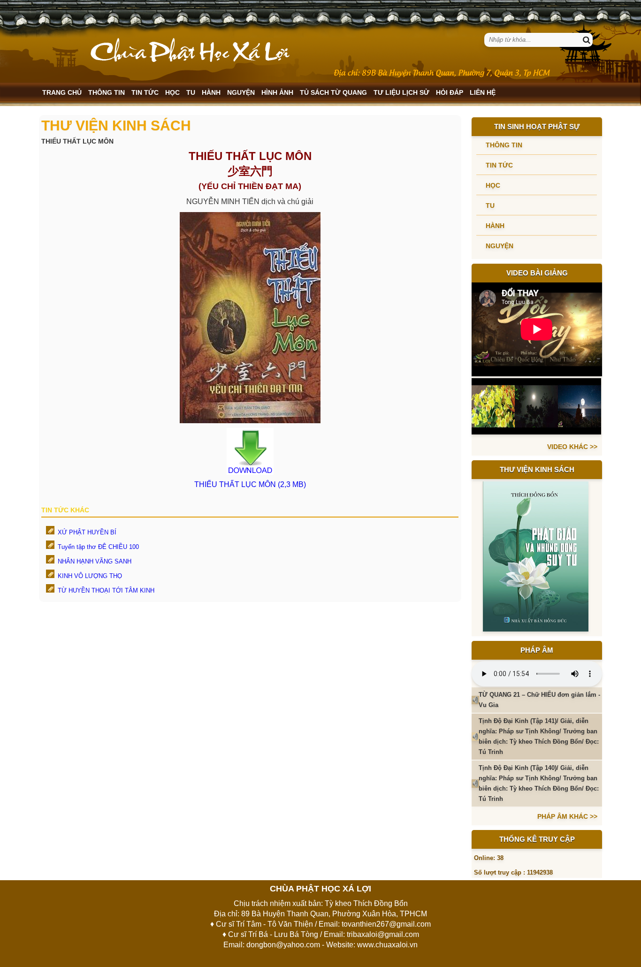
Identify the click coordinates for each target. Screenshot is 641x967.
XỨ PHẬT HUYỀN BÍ (87, 532)
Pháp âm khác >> (567, 816)
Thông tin (106, 92)
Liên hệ (483, 92)
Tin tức (145, 92)
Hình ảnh (277, 92)
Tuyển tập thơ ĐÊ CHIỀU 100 (98, 546)
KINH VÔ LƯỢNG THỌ (90, 575)
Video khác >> (572, 446)
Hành (211, 92)
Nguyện (241, 92)
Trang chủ (62, 92)
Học (172, 92)
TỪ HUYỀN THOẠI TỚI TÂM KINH (106, 590)
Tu (190, 92)
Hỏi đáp (449, 92)
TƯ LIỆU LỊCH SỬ (401, 92)
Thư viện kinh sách (537, 469)
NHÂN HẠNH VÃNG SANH (94, 561)
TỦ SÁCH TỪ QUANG (333, 92)
